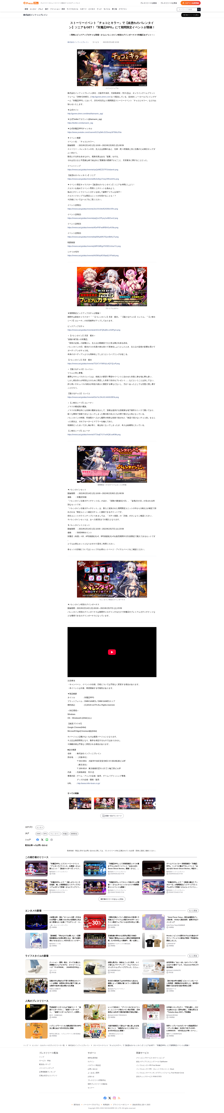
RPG (45, 834)
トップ (25, 1045)
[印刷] (51, 840)
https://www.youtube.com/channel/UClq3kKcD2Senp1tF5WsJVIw (95, 132)
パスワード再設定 (94, 1065)
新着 (26, 9)
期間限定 (74, 834)
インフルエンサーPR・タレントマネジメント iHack (155, 1069)
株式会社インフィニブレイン (78, 42)
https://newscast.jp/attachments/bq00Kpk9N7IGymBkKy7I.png (93, 237)
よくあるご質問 (93, 1073)
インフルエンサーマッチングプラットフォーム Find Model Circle (160, 1073)
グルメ (40, 9)
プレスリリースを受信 (169, 3)
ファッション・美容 (57, 9)
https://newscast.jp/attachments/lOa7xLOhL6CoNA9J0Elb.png (93, 397)
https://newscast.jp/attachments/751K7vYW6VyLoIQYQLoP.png (94, 364)
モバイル (107, 9)
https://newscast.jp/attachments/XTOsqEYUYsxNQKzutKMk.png (94, 435)
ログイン (91, 1061)
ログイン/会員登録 (192, 3)
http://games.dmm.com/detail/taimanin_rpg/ (85, 114)
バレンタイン (55, 834)
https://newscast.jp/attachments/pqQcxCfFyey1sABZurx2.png (93, 218)
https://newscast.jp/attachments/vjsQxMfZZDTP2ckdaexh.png (93, 170)
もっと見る (193, 911)
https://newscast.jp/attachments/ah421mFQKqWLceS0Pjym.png (94, 330)
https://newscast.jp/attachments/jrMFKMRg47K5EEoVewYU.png (94, 246)
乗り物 (114, 9)
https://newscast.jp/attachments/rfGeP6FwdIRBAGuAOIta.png (93, 228)
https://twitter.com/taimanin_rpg (80, 123)
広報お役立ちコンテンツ (48, 1075)
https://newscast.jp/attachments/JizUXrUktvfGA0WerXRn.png (93, 209)
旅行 (46, 9)
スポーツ (83, 9)
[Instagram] (114, 1098)
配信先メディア (45, 1064)
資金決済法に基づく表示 (141, 1105)
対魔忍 (65, 834)
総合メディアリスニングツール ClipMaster (152, 1061)
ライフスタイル (72, 9)
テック (99, 9)
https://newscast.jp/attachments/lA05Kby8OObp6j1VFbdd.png (93, 256)
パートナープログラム (91, 1105)
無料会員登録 (93, 1058)
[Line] (47, 840)
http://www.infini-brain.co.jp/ (88, 783)
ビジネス (91, 9)
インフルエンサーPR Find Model (148, 1065)
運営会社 (77, 1105)
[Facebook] (37, 840)
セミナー (91, 1088)
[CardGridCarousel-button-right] (155, 804)
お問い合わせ (93, 1069)
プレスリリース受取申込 (97, 1080)
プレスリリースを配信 (148, 3)
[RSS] (119, 1098)
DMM (38, 834)
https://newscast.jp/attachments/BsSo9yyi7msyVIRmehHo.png (93, 179)
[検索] (199, 9)
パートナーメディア (46, 1068)
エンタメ (33, 9)
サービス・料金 (45, 1061)
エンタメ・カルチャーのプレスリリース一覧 (48, 1045)
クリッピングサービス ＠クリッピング (150, 1058)
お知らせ (91, 1076)
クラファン (123, 9)
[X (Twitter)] (42, 840)
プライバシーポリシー (121, 1105)
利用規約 (106, 1105)
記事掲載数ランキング (47, 1072)
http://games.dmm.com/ (100, 97)
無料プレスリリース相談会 (97, 1084)
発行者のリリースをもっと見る (112, 899)
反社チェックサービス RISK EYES (148, 1076)
